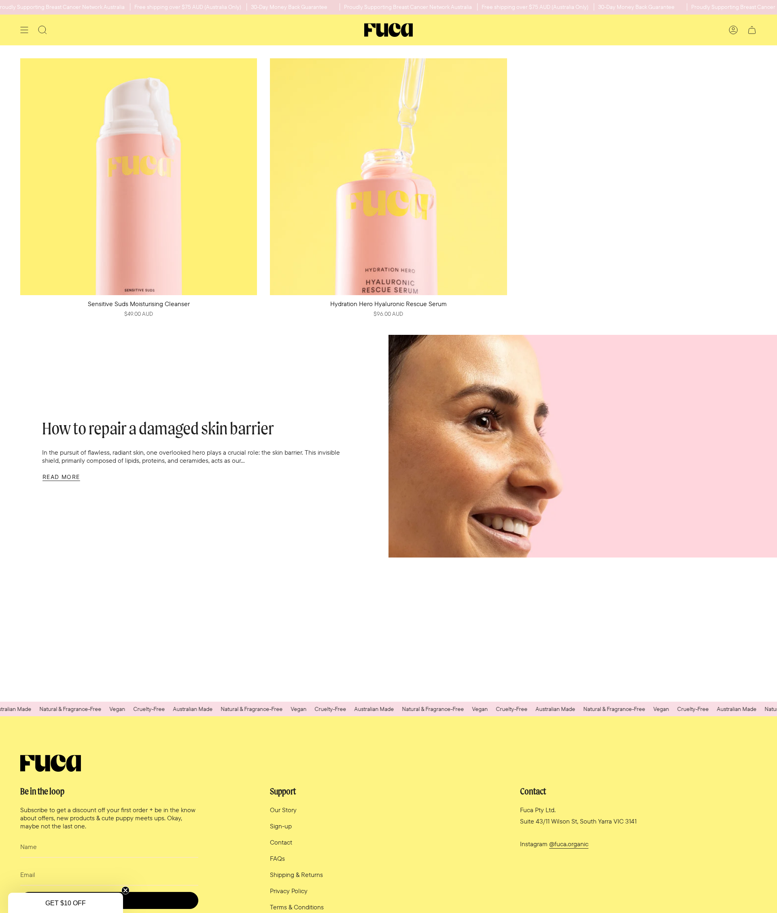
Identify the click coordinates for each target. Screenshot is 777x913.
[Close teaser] (125, 890)
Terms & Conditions (297, 907)
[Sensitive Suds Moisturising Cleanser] (138, 176)
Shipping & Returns (296, 874)
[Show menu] (24, 30)
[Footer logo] (50, 763)
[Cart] (752, 30)
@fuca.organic (568, 844)
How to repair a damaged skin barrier (158, 428)
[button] (65, 903)
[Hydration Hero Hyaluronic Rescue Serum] (388, 176)
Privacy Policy (289, 891)
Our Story (283, 810)
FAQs (277, 858)
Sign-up (281, 826)
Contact (281, 842)
